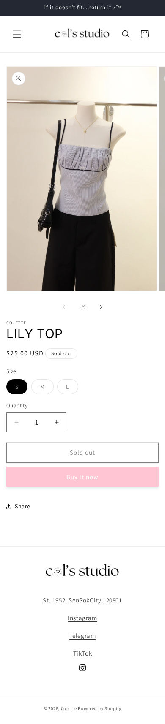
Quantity (17, 405)
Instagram (82, 618)
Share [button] (22, 506)
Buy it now (82, 477)
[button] (17, 34)
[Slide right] (101, 307)
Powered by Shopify (99, 708)
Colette (69, 708)
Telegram (82, 636)
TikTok (82, 653)
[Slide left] (64, 307)
